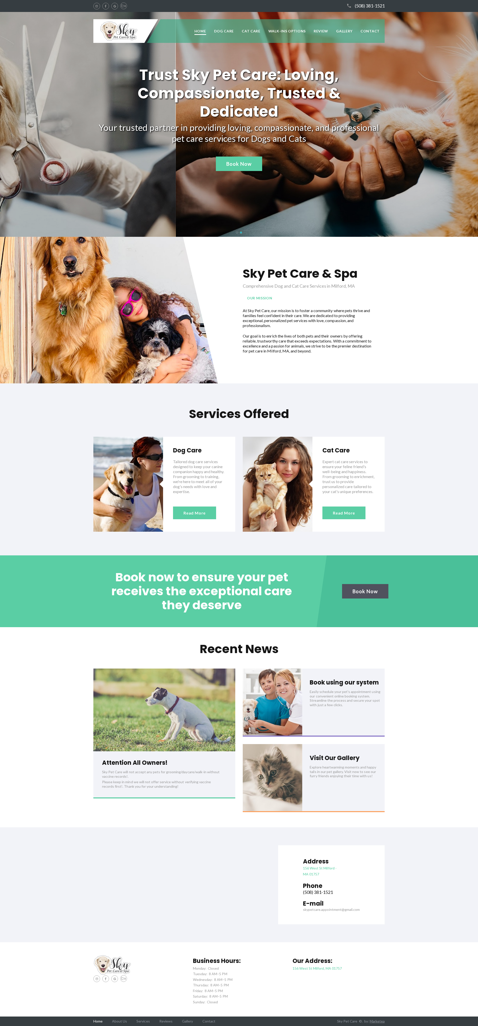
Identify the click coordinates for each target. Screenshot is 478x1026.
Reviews (166, 1021)
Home (200, 31)
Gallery (344, 31)
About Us (119, 1021)
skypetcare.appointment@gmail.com (331, 909)
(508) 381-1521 (370, 5)
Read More (194, 513)
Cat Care (251, 31)
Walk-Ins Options (287, 31)
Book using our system (344, 682)
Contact (370, 31)
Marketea (377, 1021)
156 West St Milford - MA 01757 (320, 871)
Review (321, 31)
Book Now (239, 164)
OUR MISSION (259, 298)
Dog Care (224, 31)
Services (143, 1021)
